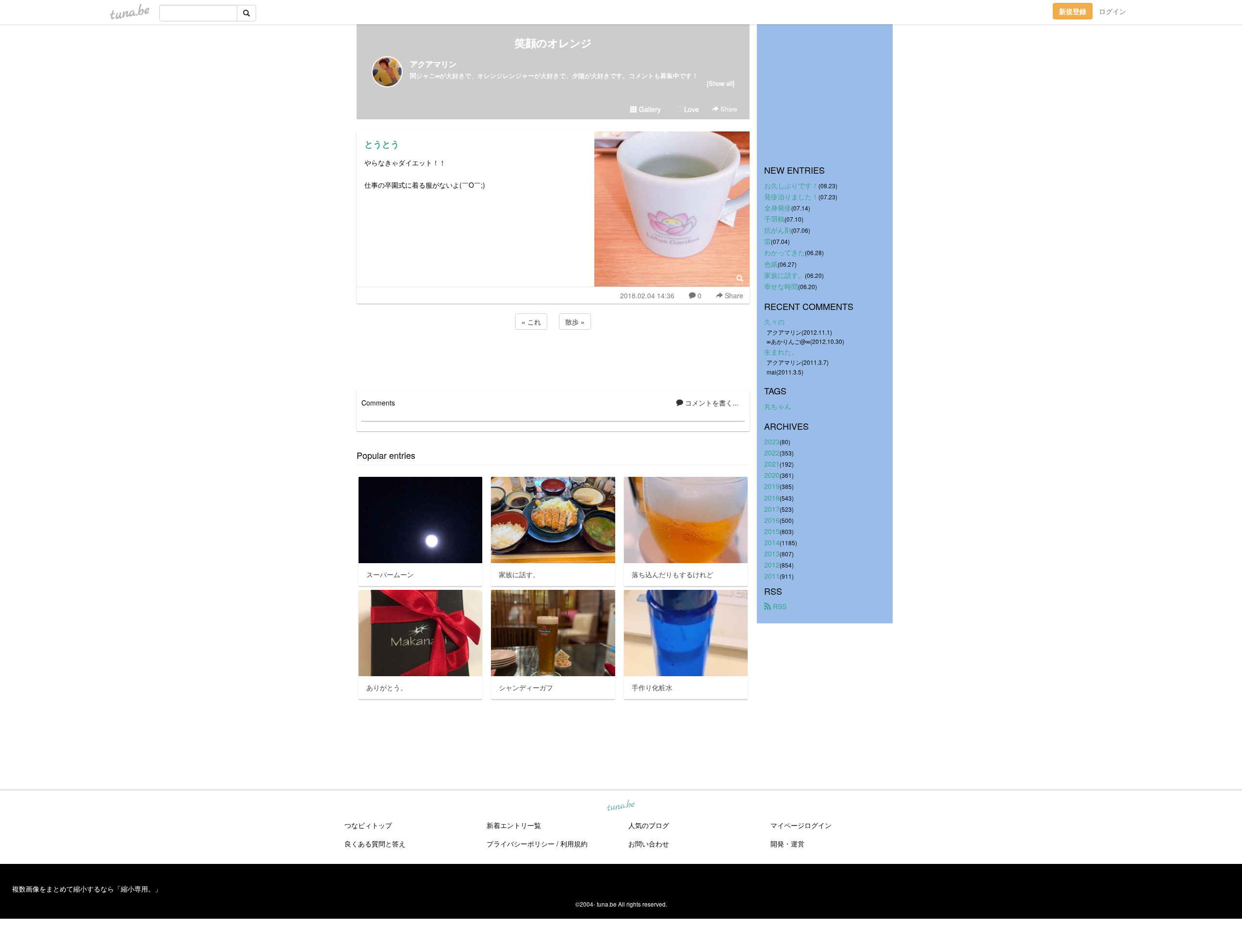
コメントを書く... (710, 402)
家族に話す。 (784, 275)
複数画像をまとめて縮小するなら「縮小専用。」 (87, 889)
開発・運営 (787, 843)
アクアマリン (433, 63)
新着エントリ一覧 (514, 825)
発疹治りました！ (791, 196)
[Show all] (721, 83)
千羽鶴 (774, 219)
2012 (772, 564)
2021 (772, 464)
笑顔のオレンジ (553, 42)
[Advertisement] (553, 358)
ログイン (1112, 11)
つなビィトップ (368, 825)
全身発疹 (777, 207)
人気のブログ (648, 825)
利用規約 (574, 843)
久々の (774, 321)
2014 (772, 542)
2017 (772, 509)
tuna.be (620, 806)
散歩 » (575, 321)
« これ (531, 321)
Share (728, 109)
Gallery (649, 109)
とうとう (381, 144)
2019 (772, 486)
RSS (778, 606)
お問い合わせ (648, 843)
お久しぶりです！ (791, 185)
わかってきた (784, 252)
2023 (772, 441)
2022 (772, 452)
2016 (772, 520)
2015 (772, 531)
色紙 (771, 264)
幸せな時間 (781, 286)
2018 (772, 498)
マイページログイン (801, 825)
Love (690, 109)
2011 (772, 576)
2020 (772, 475)
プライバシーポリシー (521, 843)
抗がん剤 (777, 230)
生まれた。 (781, 352)
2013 (772, 553)
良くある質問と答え (375, 843)
